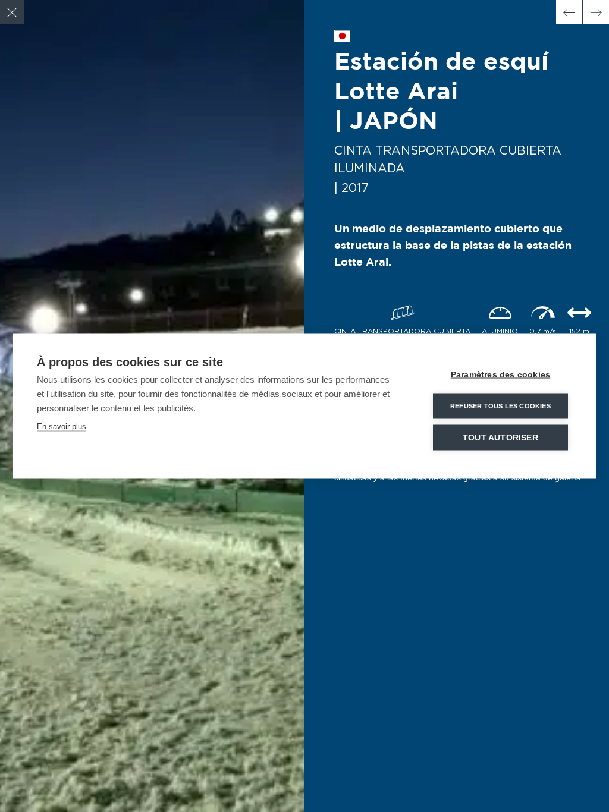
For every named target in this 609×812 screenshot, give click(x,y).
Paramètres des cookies (500, 374)
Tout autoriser (500, 437)
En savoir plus (61, 426)
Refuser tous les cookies (500, 406)
